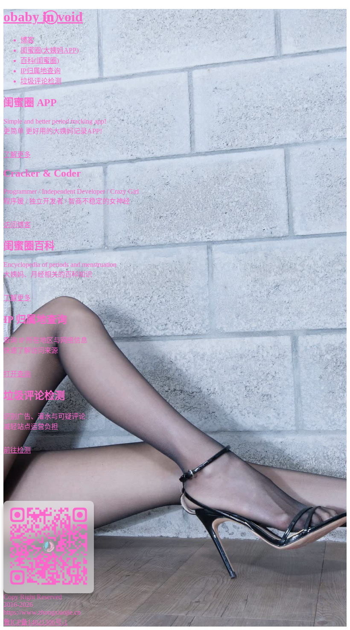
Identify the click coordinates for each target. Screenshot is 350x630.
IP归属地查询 (40, 70)
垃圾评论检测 (40, 81)
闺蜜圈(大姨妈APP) (49, 50)
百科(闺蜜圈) (39, 60)
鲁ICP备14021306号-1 (35, 622)
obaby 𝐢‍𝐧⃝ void (43, 16)
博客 (27, 40)
